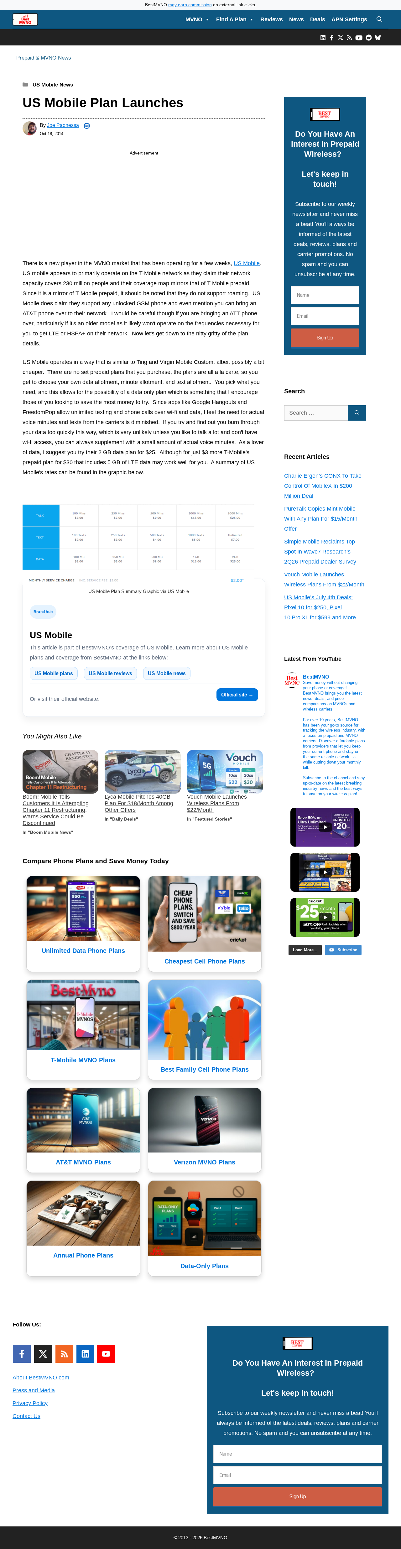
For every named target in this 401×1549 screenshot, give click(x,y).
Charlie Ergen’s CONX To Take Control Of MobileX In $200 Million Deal (323, 486)
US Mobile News (53, 85)
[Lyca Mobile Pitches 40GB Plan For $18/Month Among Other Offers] (142, 772)
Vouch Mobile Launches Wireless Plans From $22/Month (217, 803)
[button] (379, 19)
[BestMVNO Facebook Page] (331, 37)
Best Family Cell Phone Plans (205, 1069)
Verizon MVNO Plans (204, 1162)
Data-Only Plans (204, 1266)
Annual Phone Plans (83, 1255)
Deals (317, 19)
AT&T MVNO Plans (83, 1162)
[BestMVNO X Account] (340, 37)
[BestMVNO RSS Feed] (349, 37)
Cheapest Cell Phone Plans (204, 961)
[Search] (357, 413)
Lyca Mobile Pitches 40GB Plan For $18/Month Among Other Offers (139, 803)
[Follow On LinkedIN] (85, 1354)
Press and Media (34, 1390)
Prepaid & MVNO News (43, 58)
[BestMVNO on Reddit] (368, 37)
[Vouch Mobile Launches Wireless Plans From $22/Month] (225, 772)
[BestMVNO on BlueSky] (377, 37)
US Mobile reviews (110, 673)
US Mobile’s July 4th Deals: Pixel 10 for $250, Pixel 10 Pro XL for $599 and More (320, 607)
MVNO (193, 19)
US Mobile (247, 263)
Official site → (237, 694)
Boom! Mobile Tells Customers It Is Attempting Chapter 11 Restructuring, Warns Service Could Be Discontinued (56, 810)
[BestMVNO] (25, 19)
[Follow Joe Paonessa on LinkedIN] (87, 126)
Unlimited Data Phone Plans (83, 950)
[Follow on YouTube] (106, 1354)
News (296, 19)
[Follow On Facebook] (22, 1354)
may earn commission (190, 5)
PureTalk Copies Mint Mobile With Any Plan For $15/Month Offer (320, 519)
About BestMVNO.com (41, 1377)
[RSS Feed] (64, 1354)
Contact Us (26, 1416)
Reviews (271, 19)
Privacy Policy (30, 1403)
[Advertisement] (144, 209)
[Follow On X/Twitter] (43, 1354)
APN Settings (349, 19)
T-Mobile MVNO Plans (83, 1060)
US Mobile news (167, 673)
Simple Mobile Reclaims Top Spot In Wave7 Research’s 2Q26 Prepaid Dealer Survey (320, 551)
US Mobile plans (53, 673)
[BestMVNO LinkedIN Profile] (323, 37)
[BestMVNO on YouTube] (359, 37)
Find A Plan (231, 19)
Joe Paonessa (63, 125)
